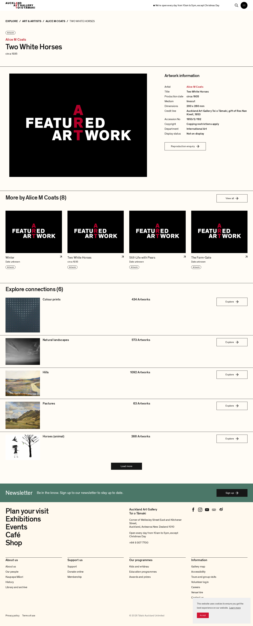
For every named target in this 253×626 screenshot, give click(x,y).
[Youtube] (207, 510)
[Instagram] (200, 510)
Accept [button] (203, 615)
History (10, 582)
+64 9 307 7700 (138, 543)
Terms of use (28, 615)
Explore (229, 301)
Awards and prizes (140, 577)
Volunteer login (200, 582)
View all (230, 198)
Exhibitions (23, 519)
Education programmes (143, 572)
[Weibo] (221, 510)
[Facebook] (193, 510)
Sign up (230, 493)
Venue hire (197, 592)
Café (13, 535)
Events (16, 527)
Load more (126, 466)
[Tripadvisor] (214, 510)
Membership (74, 577)
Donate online (75, 572)
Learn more (235, 607)
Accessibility (198, 572)
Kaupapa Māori (14, 577)
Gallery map (198, 566)
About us (11, 566)
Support (72, 566)
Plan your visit (27, 511)
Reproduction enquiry (183, 146)
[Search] (236, 5)
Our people (12, 572)
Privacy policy (12, 615)
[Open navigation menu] (244, 5)
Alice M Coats (16, 40)
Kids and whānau (139, 566)
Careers (195, 587)
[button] (34, 240)
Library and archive (16, 587)
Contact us (197, 597)
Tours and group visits (203, 577)
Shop (14, 543)
